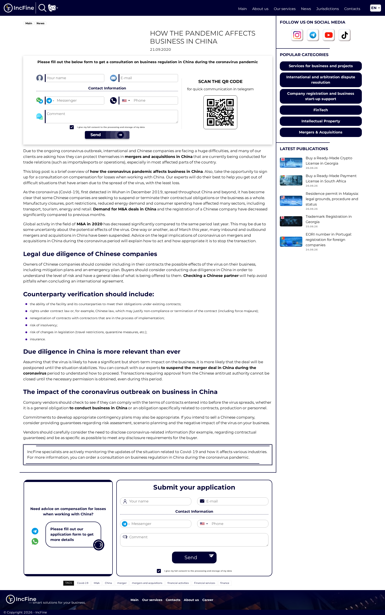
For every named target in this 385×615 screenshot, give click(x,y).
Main (242, 9)
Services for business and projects (321, 66)
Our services (285, 9)
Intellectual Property (320, 121)
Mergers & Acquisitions (320, 132)
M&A (97, 583)
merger (122, 583)
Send (190, 558)
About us (260, 9)
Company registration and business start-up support (320, 96)
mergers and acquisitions (147, 583)
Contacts (352, 9)
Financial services (204, 583)
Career (207, 600)
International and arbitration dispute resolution (320, 80)
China (108, 583)
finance (224, 583)
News (306, 9)
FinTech (320, 110)
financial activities (178, 583)
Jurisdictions (327, 9)
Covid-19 (82, 583)
